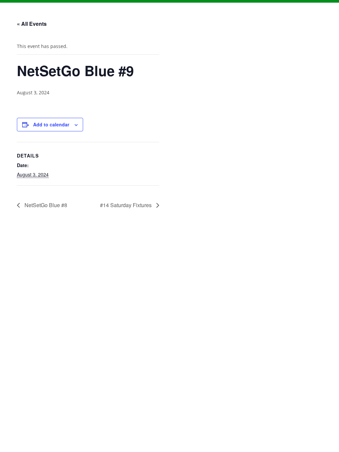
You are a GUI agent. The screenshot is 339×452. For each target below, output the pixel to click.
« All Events (32, 23)
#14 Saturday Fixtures (126, 205)
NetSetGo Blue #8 (45, 205)
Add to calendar (51, 124)
